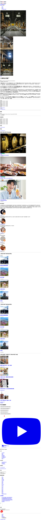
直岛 (2, 488)
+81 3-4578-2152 (2, 467)
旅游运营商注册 (4, 462)
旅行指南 (3, 455)
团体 (2, 458)
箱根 (2, 491)
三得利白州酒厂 (4, 9)
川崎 (2, 485)
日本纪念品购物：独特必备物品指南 (7, 497)
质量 (2, 514)
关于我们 (3, 452)
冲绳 (2, 478)
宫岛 (2, 483)
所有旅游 (3, 456)
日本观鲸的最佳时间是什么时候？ (7, 498)
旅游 (3, 4)
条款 (2, 515)
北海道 (3, 479)
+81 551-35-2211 (2, 107)
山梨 (2, 8)
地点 (2, 7)
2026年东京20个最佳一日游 (6, 500)
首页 (2, 6)
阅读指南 (3, 501)
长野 (2, 492)
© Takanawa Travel (2, 519)
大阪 (2, 481)
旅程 (1, 4)
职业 (2, 453)
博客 (2, 454)
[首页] (3, 3)
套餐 (2, 4)
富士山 (3, 484)
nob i (1, 250)
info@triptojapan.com (3, 468)
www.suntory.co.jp (2, 109)
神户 (2, 489)
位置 (4, 4)
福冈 (2, 490)
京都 (2, 477)
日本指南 (1, 495)
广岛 (2, 486)
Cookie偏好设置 (4, 517)
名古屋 (3, 480)
